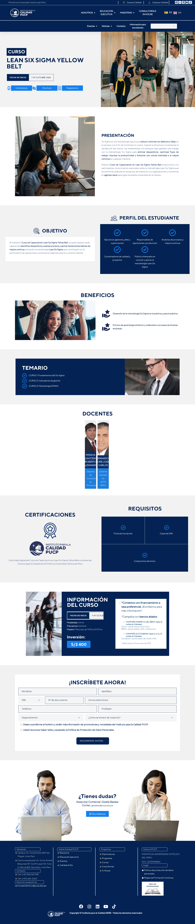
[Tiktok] (114, 906)
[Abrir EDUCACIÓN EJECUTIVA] (115, 12)
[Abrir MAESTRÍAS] (134, 12)
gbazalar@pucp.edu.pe (102, 805)
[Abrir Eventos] (97, 26)
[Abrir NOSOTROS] (95, 12)
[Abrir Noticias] (111, 26)
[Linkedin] (183, 2)
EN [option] (179, 12)
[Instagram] (179, 2)
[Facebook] (176, 2)
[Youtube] (186, 2)
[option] (177, 13)
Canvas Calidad (134, 2)
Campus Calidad (160, 2)
